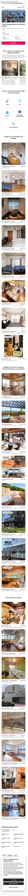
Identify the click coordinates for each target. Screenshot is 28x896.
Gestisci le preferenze (13, 887)
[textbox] (7, 39)
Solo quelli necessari (13, 883)
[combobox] (13, 34)
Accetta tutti (13, 880)
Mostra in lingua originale (16, 3)
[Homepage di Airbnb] (3, 7)
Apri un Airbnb (21, 7)
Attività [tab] (13, 829)
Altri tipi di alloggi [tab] (5, 829)
